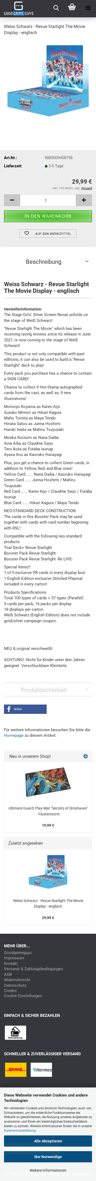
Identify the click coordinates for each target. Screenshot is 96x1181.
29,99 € (48, 918)
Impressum (14, 958)
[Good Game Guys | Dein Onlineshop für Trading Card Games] (16, 8)
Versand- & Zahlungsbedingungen (33, 969)
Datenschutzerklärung (20, 1131)
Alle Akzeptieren (48, 1141)
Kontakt (11, 963)
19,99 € (48, 825)
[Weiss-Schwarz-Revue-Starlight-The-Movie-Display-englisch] (48, 80)
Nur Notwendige (48, 1157)
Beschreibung (43, 261)
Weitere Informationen (48, 1170)
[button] (12, 200)
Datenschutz (15, 985)
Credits (10, 991)
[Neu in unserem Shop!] (85, 757)
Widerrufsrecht (17, 980)
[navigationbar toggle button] (88, 8)
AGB (8, 974)
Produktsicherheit (43, 690)
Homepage (13, 735)
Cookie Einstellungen (23, 996)
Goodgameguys (18, 953)
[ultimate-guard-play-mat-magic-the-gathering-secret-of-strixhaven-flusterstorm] (48, 782)
